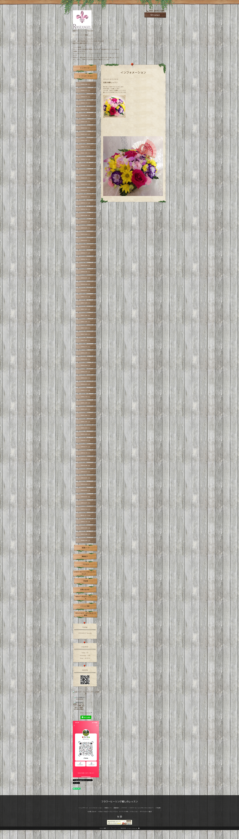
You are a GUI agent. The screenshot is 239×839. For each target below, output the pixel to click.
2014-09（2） (86, 459)
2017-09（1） (86, 303)
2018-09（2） (86, 265)
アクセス (86, 564)
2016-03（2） (86, 372)
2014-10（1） (86, 453)
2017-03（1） (86, 334)
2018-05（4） (86, 278)
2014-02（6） (86, 497)
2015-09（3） (86, 403)
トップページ (84, 68)
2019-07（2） (86, 222)
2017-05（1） (86, 322)
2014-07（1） (86, 472)
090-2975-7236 (156, 10)
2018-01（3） (86, 290)
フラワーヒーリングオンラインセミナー (85, 573)
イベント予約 (84, 606)
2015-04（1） (86, 428)
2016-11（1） (86, 347)
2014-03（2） (86, 490)
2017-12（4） (86, 297)
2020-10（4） (86, 172)
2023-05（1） (86, 122)
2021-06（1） (86, 153)
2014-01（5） (86, 503)
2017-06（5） (86, 315)
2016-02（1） (86, 378)
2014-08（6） (86, 465)
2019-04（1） (86, 234)
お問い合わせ (84, 590)
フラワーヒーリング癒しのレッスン (119, 801)
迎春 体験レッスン (110, 82)
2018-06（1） (86, 272)
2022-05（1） (86, 140)
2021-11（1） (86, 147)
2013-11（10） (86, 515)
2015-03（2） (86, 434)
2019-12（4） (86, 203)
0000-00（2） (86, 540)
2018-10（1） (86, 259)
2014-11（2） (86, 447)
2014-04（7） (86, 484)
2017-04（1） (86, 328)
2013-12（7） (86, 509)
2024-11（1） (86, 97)
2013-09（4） (86, 528)
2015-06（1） (86, 415)
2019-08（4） (86, 215)
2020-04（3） (86, 184)
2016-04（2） (86, 365)
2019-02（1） (86, 240)
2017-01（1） (86, 340)
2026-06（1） (86, 84)
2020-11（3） (86, 165)
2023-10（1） (86, 103)
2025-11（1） (86, 90)
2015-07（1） (86, 409)
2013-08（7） (86, 534)
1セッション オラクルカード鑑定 (85, 614)
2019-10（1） (86, 209)
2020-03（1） (86, 190)
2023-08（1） (86, 109)
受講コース (86, 548)
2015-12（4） (86, 390)
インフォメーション (86, 76)
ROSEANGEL (79, 699)
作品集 (85, 581)
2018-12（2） (86, 247)
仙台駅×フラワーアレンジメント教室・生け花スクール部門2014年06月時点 (78, 706)
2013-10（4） (86, 522)
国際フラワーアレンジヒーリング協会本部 (115, 828)
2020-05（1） (86, 178)
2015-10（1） (86, 397)
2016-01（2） (86, 384)
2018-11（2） (86, 253)
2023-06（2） (86, 115)
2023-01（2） (86, 134)
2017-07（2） (86, 309)
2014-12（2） (86, 440)
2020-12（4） (86, 159)
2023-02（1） (86, 128)
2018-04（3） (86, 284)
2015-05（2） (86, 422)
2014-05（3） (86, 478)
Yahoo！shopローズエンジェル (85, 598)
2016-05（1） (86, 359)
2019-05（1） (86, 228)
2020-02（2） (86, 197)
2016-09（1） (86, 353)
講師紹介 (85, 556)
